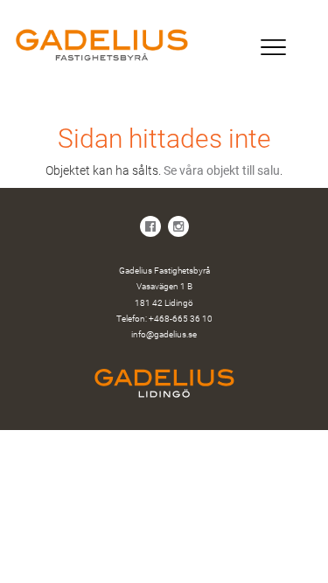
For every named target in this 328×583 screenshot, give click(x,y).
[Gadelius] (164, 44)
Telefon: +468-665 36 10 (164, 318)
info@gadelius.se (164, 334)
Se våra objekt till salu (222, 170)
